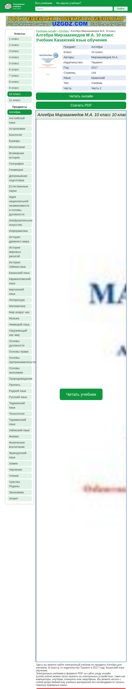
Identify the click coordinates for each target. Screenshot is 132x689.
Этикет (13, 498)
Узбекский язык (19, 430)
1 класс (14, 38)
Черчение (15, 469)
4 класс (14, 57)
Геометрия (16, 169)
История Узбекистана (17, 264)
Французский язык (17, 455)
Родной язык (17, 391)
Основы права (18, 351)
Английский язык (17, 120)
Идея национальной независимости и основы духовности (19, 205)
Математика (17, 306)
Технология (17, 413)
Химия (13, 463)
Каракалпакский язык (20, 281)
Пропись (14, 384)
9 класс (14, 88)
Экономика (16, 492)
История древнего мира (19, 239)
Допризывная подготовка (18, 178)
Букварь (14, 141)
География (16, 163)
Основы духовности (16, 343)
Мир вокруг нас (19, 312)
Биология (15, 134)
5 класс (14, 63)
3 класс (14, 51)
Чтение (14, 475)
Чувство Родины (14, 484)
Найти (120, 8)
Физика (14, 436)
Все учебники (43, 3)
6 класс (14, 69)
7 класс (14, 75)
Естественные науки (18, 188)
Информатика (18, 231)
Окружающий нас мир (18, 333)
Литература (17, 300)
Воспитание (17, 147)
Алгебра (14, 112)
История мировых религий (15, 252)
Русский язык (18, 397)
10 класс (15, 94)
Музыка (14, 318)
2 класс (14, 45)
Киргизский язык (16, 291)
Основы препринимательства (20, 360)
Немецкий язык (19, 324)
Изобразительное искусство (20, 222)
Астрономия (17, 128)
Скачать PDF (81, 105)
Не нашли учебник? (68, 3)
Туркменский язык (17, 422)
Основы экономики (16, 370)
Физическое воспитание (17, 445)
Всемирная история (16, 155)
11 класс (14, 100)
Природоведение (20, 378)
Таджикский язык (17, 405)
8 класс (14, 81)
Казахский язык (19, 273)
